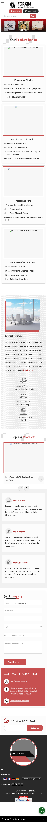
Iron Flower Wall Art (14, 209)
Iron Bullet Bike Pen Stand (16, 279)
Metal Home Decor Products (24, 262)
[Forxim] (22, 5)
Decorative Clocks (23, 80)
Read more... (28, 370)
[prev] (21, 488)
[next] (26, 488)
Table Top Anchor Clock (15, 97)
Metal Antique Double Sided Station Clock (23, 92)
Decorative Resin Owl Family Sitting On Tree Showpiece (22, 153)
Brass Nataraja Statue (15, 266)
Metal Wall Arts (23, 200)
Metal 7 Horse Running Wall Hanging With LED (24, 218)
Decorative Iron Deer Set (16, 275)
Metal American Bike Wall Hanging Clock (23, 88)
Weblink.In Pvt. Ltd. (34, 793)
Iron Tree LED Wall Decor (16, 213)
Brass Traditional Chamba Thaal (19, 271)
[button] (19, 700)
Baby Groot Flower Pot (15, 143)
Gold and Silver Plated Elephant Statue (22, 158)
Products (4, 769)
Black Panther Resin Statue (17, 147)
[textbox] (16, 16)
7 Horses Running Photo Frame (19, 205)
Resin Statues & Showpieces (23, 139)
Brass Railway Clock (14, 84)
